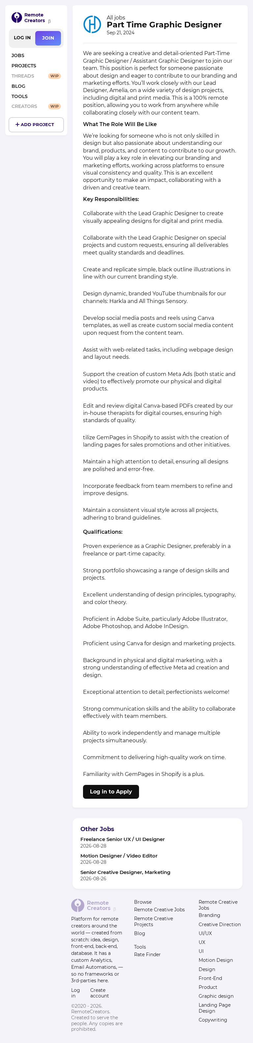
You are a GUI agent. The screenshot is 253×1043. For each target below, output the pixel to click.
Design (207, 969)
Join (48, 38)
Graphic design (216, 996)
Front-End (210, 978)
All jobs (116, 17)
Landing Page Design (215, 1008)
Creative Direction (220, 924)
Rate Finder (147, 955)
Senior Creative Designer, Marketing (125, 872)
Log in (22, 38)
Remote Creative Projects (153, 921)
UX (202, 942)
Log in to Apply (111, 792)
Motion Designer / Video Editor (118, 856)
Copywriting (213, 1020)
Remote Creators (34, 18)
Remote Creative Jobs (159, 910)
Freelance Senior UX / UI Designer (122, 839)
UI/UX (205, 933)
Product (208, 987)
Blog (139, 933)
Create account (99, 993)
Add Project (37, 124)
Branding (209, 915)
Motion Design (216, 960)
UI (201, 951)
